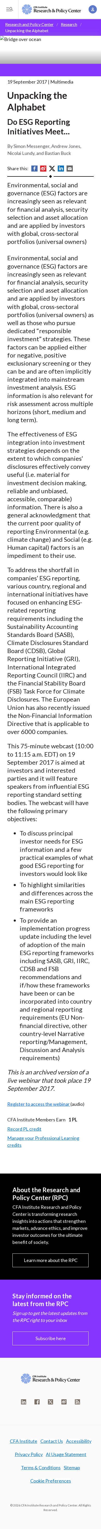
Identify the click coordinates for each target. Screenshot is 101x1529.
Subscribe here (50, 1338)
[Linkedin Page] (23, 1401)
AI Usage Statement (66, 1454)
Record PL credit (24, 1129)
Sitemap (72, 1467)
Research (69, 24)
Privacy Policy (29, 1454)
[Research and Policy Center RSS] (77, 1401)
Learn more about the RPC (50, 1260)
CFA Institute (23, 1441)
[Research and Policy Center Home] (51, 9)
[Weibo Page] (64, 1401)
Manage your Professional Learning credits (43, 1141)
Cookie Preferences (50, 1481)
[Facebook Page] (37, 1401)
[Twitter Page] (50, 1401)
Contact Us (51, 1441)
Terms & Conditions (41, 1467)
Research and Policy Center (29, 24)
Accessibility (78, 1441)
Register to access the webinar (38, 1104)
